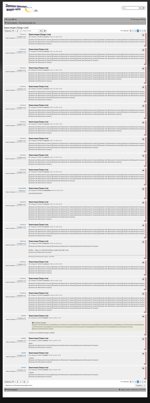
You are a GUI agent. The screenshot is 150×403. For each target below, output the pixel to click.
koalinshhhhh (22, 188)
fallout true (23, 241)
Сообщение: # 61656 (36, 340)
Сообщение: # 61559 (36, 243)
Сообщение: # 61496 (36, 140)
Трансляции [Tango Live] (16, 28)
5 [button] (142, 31)
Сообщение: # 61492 (36, 88)
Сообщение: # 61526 (36, 226)
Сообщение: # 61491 (36, 70)
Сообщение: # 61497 (36, 157)
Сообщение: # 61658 (36, 369)
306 (25, 318)
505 (25, 243)
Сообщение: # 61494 (36, 124)
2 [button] (135, 31)
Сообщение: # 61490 (36, 51)
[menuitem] (14, 19)
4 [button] (140, 31)
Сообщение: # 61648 (36, 280)
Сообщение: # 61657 (36, 355)
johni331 (23, 315)
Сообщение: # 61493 (36, 107)
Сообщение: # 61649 (36, 295)
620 (25, 36)
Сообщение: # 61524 (36, 204)
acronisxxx (23, 34)
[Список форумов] (22, 8)
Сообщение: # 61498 (36, 172)
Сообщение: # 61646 (36, 264)
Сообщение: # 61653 (36, 318)
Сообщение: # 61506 (36, 190)
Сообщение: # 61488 (36, 37)
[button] (130, 30)
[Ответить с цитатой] (143, 35)
